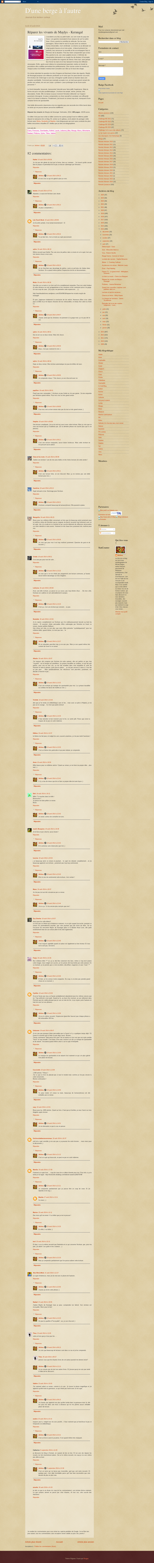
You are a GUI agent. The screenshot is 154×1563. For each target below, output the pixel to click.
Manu (79, 130)
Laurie (57, 130)
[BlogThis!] (56, 145)
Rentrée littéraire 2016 (105, 159)
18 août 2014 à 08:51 (44, 332)
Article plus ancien (85, 1542)
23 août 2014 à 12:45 (44, 1333)
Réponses (38, 172)
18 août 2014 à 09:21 (54, 502)
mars (104, 321)
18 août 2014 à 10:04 (46, 619)
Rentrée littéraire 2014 (105, 153)
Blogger (86, 1558)
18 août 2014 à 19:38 (52, 829)
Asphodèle (101, 360)
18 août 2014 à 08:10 (44, 249)
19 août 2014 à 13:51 (44, 1107)
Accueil (59, 1542)
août (104, 244)
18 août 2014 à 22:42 (54, 814)
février (104, 325)
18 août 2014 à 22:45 (54, 941)
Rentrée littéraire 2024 (105, 181)
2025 (102, 195)
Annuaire (103, 519)
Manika (35, 1170)
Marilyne (101, 412)
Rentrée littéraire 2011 (105, 144)
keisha (35, 191)
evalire (35, 1419)
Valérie (53, 133)
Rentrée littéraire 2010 (105, 141)
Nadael (30, 133)
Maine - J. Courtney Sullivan (111, 262)
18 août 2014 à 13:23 (54, 604)
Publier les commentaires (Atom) (45, 1546)
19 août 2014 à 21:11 (54, 1186)
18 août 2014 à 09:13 (47, 488)
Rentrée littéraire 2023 (105, 179)
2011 (102, 338)
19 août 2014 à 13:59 (54, 1053)
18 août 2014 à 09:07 (54, 315)
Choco (100, 371)
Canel (100, 366)
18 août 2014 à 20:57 (49, 918)
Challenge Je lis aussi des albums (109, 130)
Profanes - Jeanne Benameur (111, 284)
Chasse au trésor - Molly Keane (112, 295)
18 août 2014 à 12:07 (45, 733)
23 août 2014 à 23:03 (45, 1383)
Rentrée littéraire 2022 (105, 176)
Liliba (68, 130)
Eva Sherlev (37, 918)
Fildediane (101, 380)
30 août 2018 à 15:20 (45, 1487)
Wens (100, 454)
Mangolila (36, 517)
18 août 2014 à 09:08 (46, 421)
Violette (35, 700)
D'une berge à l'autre (53, 10)
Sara (99, 437)
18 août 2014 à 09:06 (54, 406)
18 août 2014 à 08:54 (44, 361)
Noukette (44, 121)
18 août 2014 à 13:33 (54, 716)
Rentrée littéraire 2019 (105, 167)
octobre (105, 238)
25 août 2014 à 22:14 (45, 1419)
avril (104, 318)
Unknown (36, 1030)
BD (99, 116)
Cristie (35, 557)
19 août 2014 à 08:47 (47, 1030)
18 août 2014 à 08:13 (54, 176)
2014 (102, 229)
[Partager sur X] (58, 145)
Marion (35, 1212)
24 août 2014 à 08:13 (54, 1347)
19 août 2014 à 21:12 (54, 1154)
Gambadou (44, 130)
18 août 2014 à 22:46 (54, 976)
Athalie (35, 658)
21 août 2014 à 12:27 (52, 1273)
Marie (100, 409)
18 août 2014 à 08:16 (54, 234)
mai (103, 315)
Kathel (51, 130)
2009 (102, 344)
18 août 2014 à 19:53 (46, 858)
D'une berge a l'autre (104, 88)
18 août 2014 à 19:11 (43, 793)
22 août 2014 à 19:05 (45, 1302)
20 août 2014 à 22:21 (43, 1241)
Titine (48, 133)
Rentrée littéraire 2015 (105, 156)
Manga (100, 139)
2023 (102, 201)
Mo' (99, 417)
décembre (105, 232)
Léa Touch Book (38, 220)
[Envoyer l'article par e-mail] (49, 145)
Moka (39, 121)
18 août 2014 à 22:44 (54, 903)
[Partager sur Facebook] (60, 145)
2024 (102, 198)
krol (34, 1241)
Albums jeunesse (104, 113)
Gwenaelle (101, 383)
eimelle (35, 1487)
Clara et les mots (39, 457)
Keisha (100, 391)
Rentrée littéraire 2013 (105, 150)
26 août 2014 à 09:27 (49, 1357)
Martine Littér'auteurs (105, 414)
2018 (102, 216)
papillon (36, 390)
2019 (102, 213)
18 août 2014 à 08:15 (54, 265)
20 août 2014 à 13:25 (54, 1226)
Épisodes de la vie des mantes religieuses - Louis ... (112, 304)
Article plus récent (33, 1542)
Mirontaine (86, 130)
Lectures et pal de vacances (111, 292)
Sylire (43, 133)
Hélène (35, 733)
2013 (102, 332)
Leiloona (63, 130)
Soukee (100, 440)
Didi (34, 793)
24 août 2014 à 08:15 (54, 1399)
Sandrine (36, 488)
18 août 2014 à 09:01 (46, 390)
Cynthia (35, 993)
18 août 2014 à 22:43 (54, 874)
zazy (34, 1107)
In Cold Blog (102, 386)
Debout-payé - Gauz (108, 246)
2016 (102, 223)
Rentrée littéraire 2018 (105, 164)
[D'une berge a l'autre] (99, 91)
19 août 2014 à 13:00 (48, 1070)
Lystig (100, 403)
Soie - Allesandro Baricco (110, 250)
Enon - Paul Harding (108, 268)
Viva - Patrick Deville (109, 253)
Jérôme (41, 176)
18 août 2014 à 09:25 (47, 517)
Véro (99, 452)
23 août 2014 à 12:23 (54, 1318)
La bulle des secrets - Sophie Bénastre (114, 259)
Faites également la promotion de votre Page (110, 92)
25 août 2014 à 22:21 (54, 1435)
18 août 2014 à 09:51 (45, 557)
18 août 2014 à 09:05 (54, 375)
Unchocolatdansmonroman (42, 1138)
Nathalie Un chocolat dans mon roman (110, 423)
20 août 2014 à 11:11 (45, 1212)
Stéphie (100, 443)
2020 (102, 210)
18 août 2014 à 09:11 (54, 440)
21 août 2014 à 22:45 (54, 1287)
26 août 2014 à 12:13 (54, 1366)
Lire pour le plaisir (104, 400)
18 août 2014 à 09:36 (54, 539)
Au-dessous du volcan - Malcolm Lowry (115, 265)
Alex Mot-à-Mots (38, 1273)
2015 (102, 226)
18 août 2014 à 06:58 (45, 159)
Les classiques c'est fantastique (108, 136)
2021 (102, 207)
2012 (102, 335)
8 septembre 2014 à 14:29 (48, 1450)
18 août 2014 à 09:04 (54, 346)
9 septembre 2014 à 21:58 (55, 1468)
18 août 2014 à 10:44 (46, 700)
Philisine (37, 133)
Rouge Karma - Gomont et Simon (113, 256)
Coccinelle (36, 1070)
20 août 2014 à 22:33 (54, 1257)
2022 (102, 204)
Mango (73, 130)
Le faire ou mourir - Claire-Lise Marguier (115, 276)
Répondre (36, 167)
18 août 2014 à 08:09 (52, 220)
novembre (105, 235)
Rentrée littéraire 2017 (105, 161)
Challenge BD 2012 (104, 119)
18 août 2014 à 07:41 (45, 191)
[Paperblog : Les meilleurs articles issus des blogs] (116, 514)
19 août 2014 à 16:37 (59, 1138)
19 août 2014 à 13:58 (54, 1013)
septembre (106, 241)
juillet (104, 309)
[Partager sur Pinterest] (62, 145)
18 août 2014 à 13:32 (54, 683)
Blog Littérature (123, 517)
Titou (35, 1333)
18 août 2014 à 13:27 (54, 641)
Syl (99, 446)
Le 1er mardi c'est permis (106, 133)
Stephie (53, 121)
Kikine (100, 394)
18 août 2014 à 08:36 (44, 282)
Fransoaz (35, 130)
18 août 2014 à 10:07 (45, 658)
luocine (35, 858)
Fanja (35, 958)
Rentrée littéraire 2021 (105, 173)
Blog (114, 517)
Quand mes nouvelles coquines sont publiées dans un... (114, 288)
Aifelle (100, 354)
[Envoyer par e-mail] (54, 145)
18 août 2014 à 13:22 (54, 571)
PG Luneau (102, 432)
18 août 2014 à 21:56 (44, 958)
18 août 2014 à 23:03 (46, 993)
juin (103, 312)
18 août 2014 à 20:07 (44, 889)
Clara (29, 130)
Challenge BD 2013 (104, 121)
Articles (103, 529)
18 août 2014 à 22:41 (54, 778)
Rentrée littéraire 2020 (105, 170)
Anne (35, 762)
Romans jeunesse (104, 184)
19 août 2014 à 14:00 (54, 1090)
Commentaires (106, 533)
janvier (104, 328)
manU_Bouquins (39, 829)
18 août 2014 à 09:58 (46, 588)
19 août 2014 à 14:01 (54, 1123)
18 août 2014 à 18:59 (44, 762)
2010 (102, 341)
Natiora (100, 426)
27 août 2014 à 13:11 (51, 1197)
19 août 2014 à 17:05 (45, 1170)
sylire (35, 249)
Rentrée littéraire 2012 (105, 147)
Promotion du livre (104, 514)
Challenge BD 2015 (104, 127)
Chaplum (101, 369)
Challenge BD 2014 (104, 124)
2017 (102, 219)
